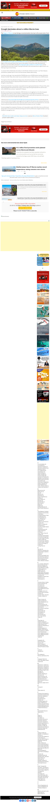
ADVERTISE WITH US (16, 10)
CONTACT (10, 10)
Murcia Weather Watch (38, 116)
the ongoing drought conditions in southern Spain (30, 64)
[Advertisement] (25, 236)
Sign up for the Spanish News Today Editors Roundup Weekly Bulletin (18, 176)
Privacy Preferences (38, 797)
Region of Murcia (8, 33)
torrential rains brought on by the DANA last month (15, 61)
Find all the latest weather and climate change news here (14, 116)
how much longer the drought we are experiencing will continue (23, 99)
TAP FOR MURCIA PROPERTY (25, 22)
